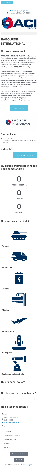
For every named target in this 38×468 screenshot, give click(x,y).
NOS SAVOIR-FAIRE (10, 440)
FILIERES (6, 444)
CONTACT (7, 448)
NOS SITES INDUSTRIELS (12, 436)
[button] (19, 33)
